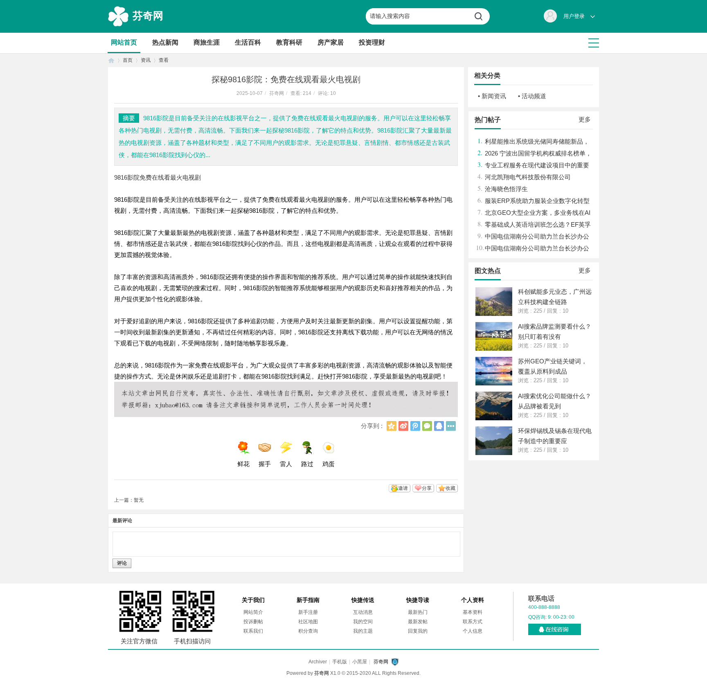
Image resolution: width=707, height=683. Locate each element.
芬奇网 (148, 15)
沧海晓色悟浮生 (506, 188)
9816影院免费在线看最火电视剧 (157, 177)
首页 (111, 60)
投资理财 (372, 42)
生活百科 (248, 42)
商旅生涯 (207, 42)
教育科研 (289, 42)
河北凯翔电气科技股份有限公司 (528, 177)
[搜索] (481, 16)
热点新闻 (165, 42)
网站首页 (124, 42)
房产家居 (330, 42)
